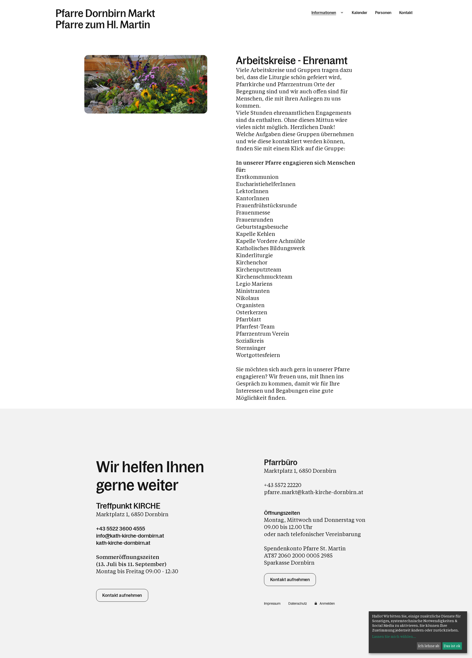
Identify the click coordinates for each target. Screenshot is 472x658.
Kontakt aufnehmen (122, 595)
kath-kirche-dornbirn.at (123, 543)
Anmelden (327, 603)
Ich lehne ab (428, 646)
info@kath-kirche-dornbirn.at (130, 536)
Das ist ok (452, 646)
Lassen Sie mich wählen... (394, 636)
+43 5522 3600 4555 (120, 529)
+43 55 (272, 484)
